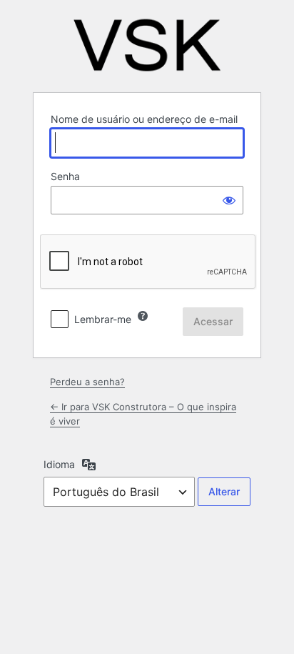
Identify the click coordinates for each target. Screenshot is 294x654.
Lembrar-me (102, 319)
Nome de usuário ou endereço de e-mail (144, 119)
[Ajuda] (142, 315)
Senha (65, 176)
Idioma (59, 464)
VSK (147, 45)
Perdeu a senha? (87, 381)
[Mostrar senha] (229, 200)
